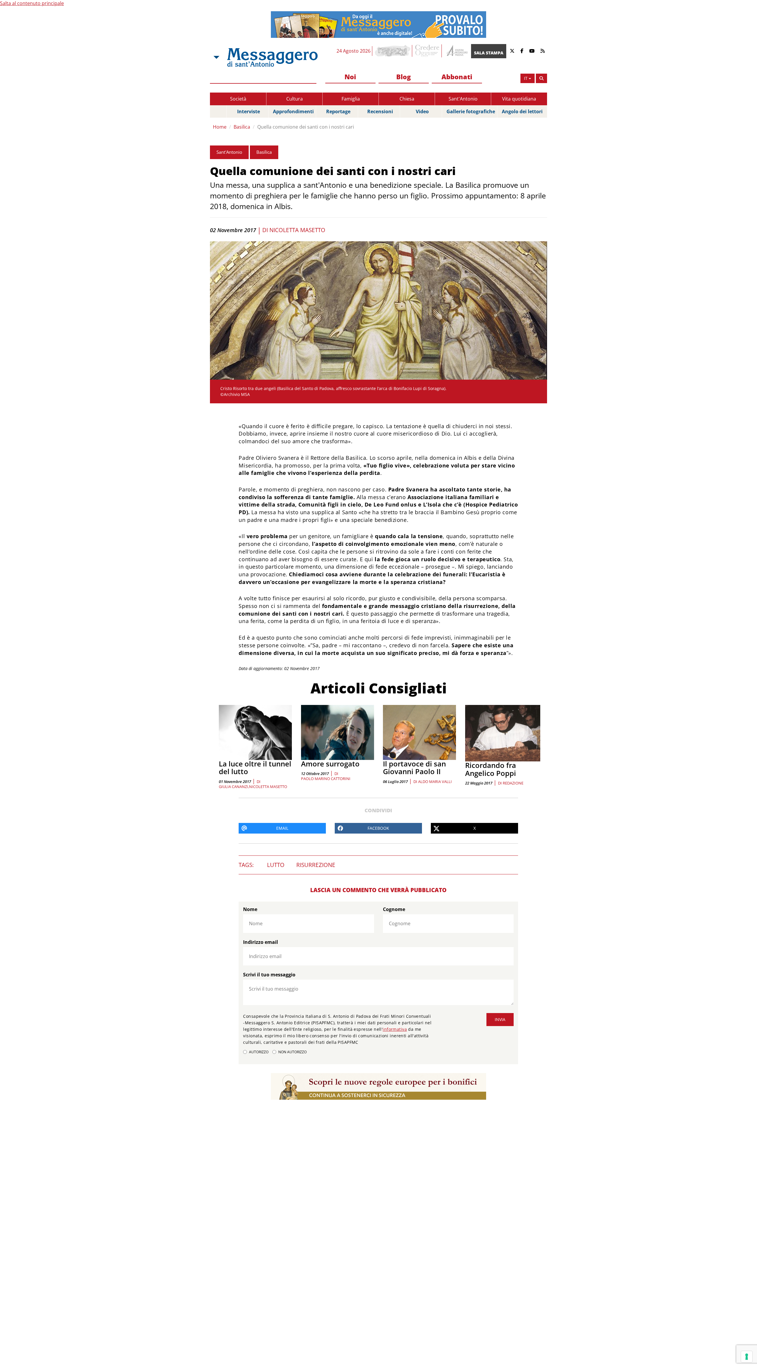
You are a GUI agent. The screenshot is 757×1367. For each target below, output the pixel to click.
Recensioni (380, 111)
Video (422, 111)
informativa (395, 1029)
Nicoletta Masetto (297, 230)
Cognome (394, 909)
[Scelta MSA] (216, 57)
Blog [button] (403, 76)
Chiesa (406, 99)
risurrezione (315, 865)
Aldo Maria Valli (435, 781)
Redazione (513, 783)
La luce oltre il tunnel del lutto (255, 767)
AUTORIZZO (258, 1051)
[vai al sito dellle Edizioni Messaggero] (456, 51)
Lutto (275, 865)
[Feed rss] (542, 51)
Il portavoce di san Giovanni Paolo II (414, 767)
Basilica (242, 127)
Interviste (248, 111)
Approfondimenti (293, 111)
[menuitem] (350, 77)
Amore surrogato (330, 764)
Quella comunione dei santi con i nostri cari (305, 127)
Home (220, 127)
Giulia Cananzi (233, 786)
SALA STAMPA (488, 53)
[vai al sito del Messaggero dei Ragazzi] (392, 51)
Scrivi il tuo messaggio (269, 974)
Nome (250, 909)
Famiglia (351, 99)
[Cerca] (541, 78)
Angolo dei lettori (522, 111)
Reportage (338, 111)
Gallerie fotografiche (471, 111)
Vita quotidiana (519, 99)
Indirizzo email (260, 942)
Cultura (294, 99)
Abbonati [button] (456, 76)
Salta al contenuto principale (32, 3)
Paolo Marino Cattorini (325, 778)
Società (238, 99)
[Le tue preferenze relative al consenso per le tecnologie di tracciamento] (746, 1356)
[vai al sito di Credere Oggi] (427, 50)
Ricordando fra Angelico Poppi (490, 769)
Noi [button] (350, 76)
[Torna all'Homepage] (272, 57)
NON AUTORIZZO (292, 1051)
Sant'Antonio (463, 99)
